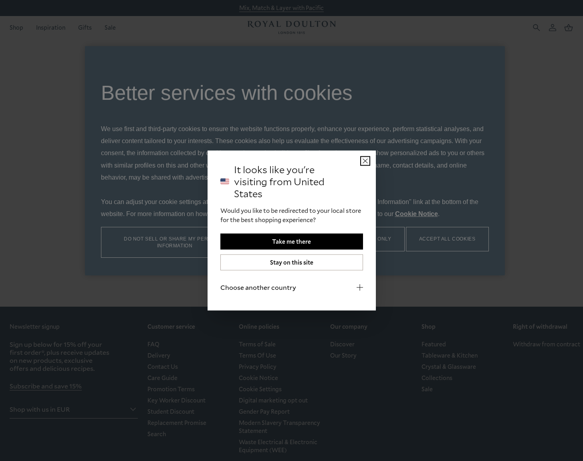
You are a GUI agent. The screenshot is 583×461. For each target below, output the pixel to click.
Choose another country (258, 287)
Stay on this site (291, 262)
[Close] (365, 161)
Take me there (291, 241)
